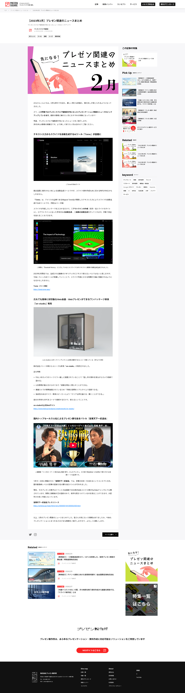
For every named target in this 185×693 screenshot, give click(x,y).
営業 (45, 36)
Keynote (152, 187)
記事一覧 (83, 672)
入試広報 (140, 191)
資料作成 (57, 36)
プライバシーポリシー (115, 686)
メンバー (153, 191)
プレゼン (138, 187)
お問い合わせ (112, 679)
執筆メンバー (108, 4)
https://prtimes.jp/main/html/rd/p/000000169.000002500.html (57, 506)
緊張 (135, 180)
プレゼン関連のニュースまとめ (19, 10)
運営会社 (111, 672)
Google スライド (128, 187)
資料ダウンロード (167, 4)
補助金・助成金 (144, 183)
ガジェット (32, 36)
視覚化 (145, 187)
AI (129, 191)
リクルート (126, 183)
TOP (5, 10)
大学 (147, 191)
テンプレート (127, 180)
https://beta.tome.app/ (42, 289)
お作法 (134, 191)
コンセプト (121, 4)
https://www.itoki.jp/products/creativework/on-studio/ (54, 409)
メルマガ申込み (148, 4)
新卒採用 (141, 180)
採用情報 (111, 675)
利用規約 (111, 682)
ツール (40, 36)
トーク (51, 36)
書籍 (124, 191)
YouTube (138, 677)
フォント (148, 180)
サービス (133, 4)
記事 (96, 4)
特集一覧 (83, 675)
